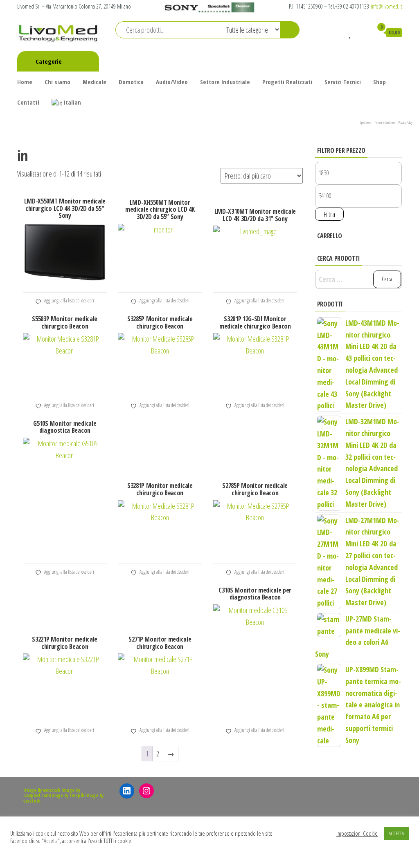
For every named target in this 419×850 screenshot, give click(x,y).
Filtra (329, 214)
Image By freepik (67, 795)
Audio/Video (172, 82)
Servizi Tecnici (342, 82)
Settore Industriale (225, 82)
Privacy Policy (405, 122)
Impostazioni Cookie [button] (357, 833)
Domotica (131, 82)
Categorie (49, 61)
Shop (379, 82)
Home (24, 82)
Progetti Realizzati (287, 82)
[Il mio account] (362, 32)
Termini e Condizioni (384, 122)
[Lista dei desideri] (350, 32)
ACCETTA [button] (396, 833)
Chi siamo (57, 82)
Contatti (28, 102)
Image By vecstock (41, 790)
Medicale (94, 82)
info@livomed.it (386, 6)
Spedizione (365, 122)
